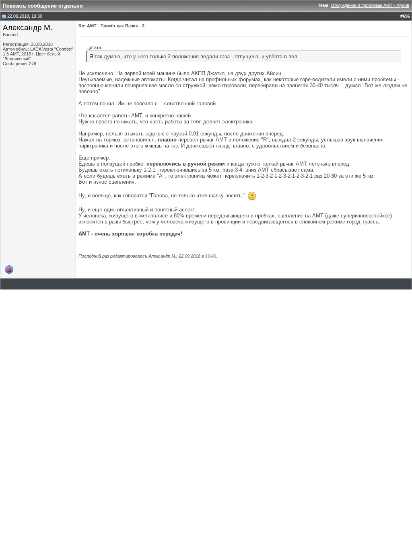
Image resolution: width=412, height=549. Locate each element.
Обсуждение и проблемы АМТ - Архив (370, 5)
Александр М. (27, 27)
